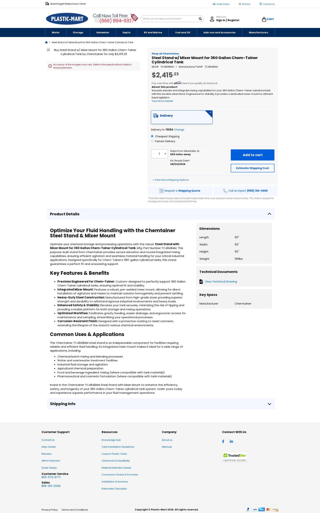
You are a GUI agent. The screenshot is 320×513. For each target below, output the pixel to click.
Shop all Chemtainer (165, 53)
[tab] (182, 117)
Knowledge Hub (111, 440)
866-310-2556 (51, 486)
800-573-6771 (51, 477)
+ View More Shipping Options (171, 180)
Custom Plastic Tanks (114, 454)
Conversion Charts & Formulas (120, 474)
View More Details (162, 101)
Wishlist (246, 4)
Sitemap (167, 447)
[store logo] (67, 18)
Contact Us (269, 4)
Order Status (223, 4)
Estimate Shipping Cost (252, 168)
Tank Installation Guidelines (118, 447)
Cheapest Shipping (166, 136)
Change (179, 129)
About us (167, 440)
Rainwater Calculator (114, 488)
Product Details (64, 214)
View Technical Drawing (221, 281)
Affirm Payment (50, 460)
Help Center (48, 447)
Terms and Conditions (74, 510)
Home (46, 42)
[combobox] (172, 18)
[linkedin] (232, 441)
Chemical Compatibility (116, 460)
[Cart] (264, 19)
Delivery (166, 115)
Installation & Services (115, 481)
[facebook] (224, 441)
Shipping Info (62, 403)
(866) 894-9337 (116, 21)
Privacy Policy (49, 510)
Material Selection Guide (116, 467)
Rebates (46, 454)
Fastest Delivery (164, 141)
